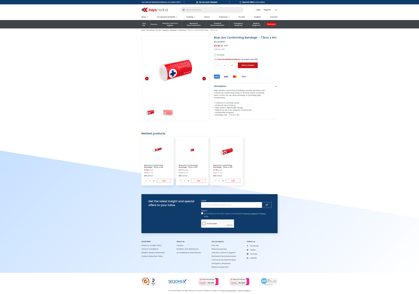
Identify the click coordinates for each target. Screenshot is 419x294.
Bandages (173, 30)
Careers (180, 245)
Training (189, 17)
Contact (274, 17)
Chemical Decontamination (217, 24)
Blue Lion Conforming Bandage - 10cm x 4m (222, 166)
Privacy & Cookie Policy (151, 245)
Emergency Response (238, 24)
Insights (257, 17)
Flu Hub (242, 17)
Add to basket (247, 65)
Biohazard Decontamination (194, 24)
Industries (223, 17)
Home (143, 30)
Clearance (271, 24)
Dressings (165, 30)
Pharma (154, 24)
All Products (150, 30)
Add (164, 181)
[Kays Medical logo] (154, 10)
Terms (204, 211)
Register (267, 10)
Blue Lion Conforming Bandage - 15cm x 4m (153, 166)
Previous (147, 78)
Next (204, 78)
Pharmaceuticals (219, 249)
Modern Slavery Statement (153, 253)
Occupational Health (166, 17)
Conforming (182, 30)
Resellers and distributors (188, 249)
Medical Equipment (256, 24)
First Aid (144, 24)
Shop (143, 17)
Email (204, 201)
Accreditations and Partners (189, 253)
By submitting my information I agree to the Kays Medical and (235, 215)
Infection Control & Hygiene (170, 24)
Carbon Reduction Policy (152, 256)
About (207, 17)
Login (258, 10)
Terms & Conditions (250, 214)
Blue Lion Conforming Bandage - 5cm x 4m (188, 166)
